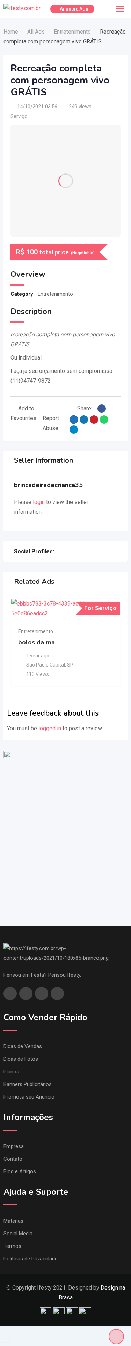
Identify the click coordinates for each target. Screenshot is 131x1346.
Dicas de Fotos (20, 1059)
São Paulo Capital (45, 665)
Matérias (13, 1221)
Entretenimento (55, 294)
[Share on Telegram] (74, 429)
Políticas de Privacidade (30, 1259)
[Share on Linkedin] (84, 419)
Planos (11, 1071)
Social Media (17, 1233)
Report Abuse (51, 423)
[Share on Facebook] (101, 408)
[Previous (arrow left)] (2, 1342)
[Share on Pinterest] (94, 419)
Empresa (13, 1146)
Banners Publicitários (27, 1084)
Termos (12, 1246)
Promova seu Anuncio (28, 1097)
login (39, 502)
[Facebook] (58, 551)
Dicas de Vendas (22, 1046)
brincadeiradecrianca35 (48, 485)
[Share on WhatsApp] (104, 419)
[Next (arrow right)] (8, 1342)
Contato (12, 1159)
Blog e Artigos (19, 1171)
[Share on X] (74, 419)
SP (70, 665)
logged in (49, 728)
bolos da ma (36, 642)
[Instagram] (66, 551)
